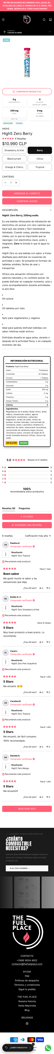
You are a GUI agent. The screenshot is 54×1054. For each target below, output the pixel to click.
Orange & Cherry (14, 167)
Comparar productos (28, 91)
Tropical (39, 167)
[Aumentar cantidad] (16, 182)
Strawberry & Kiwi (14, 150)
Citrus (40, 158)
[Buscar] (44, 19)
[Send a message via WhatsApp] (48, 1048)
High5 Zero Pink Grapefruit (24, 663)
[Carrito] (50, 19)
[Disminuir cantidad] (5, 182)
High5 (5, 128)
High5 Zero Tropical (20, 555)
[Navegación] (3, 19)
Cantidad (8, 176)
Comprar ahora (27, 201)
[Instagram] (27, 1023)
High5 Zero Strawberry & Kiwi (25, 609)
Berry (40, 150)
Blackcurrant (14, 158)
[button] (14, 138)
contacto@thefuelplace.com (27, 964)
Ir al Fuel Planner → (20, 868)
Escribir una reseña (33, 526)
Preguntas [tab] (24, 509)
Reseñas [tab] (8, 509)
